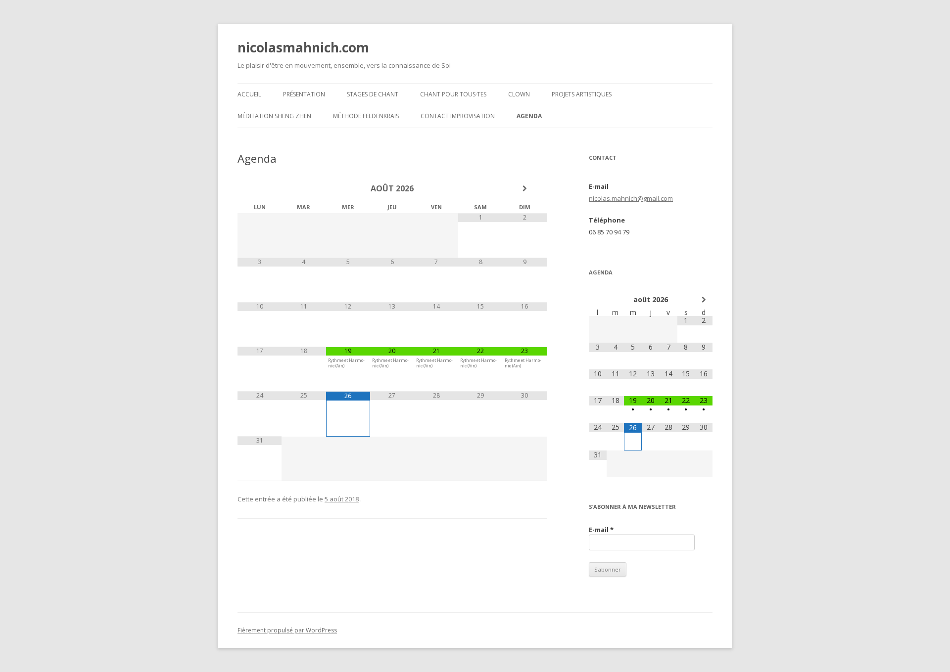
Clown (519, 94)
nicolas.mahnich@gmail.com (631, 198)
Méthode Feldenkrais (366, 116)
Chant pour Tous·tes (453, 94)
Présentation (304, 94)
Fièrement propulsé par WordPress (287, 630)
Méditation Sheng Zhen (274, 116)
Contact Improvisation (458, 116)
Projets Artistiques (582, 94)
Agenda (529, 116)
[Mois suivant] (525, 188)
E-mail (601, 529)
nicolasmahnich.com (303, 47)
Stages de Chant (372, 94)
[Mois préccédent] (260, 188)
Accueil (249, 94)
